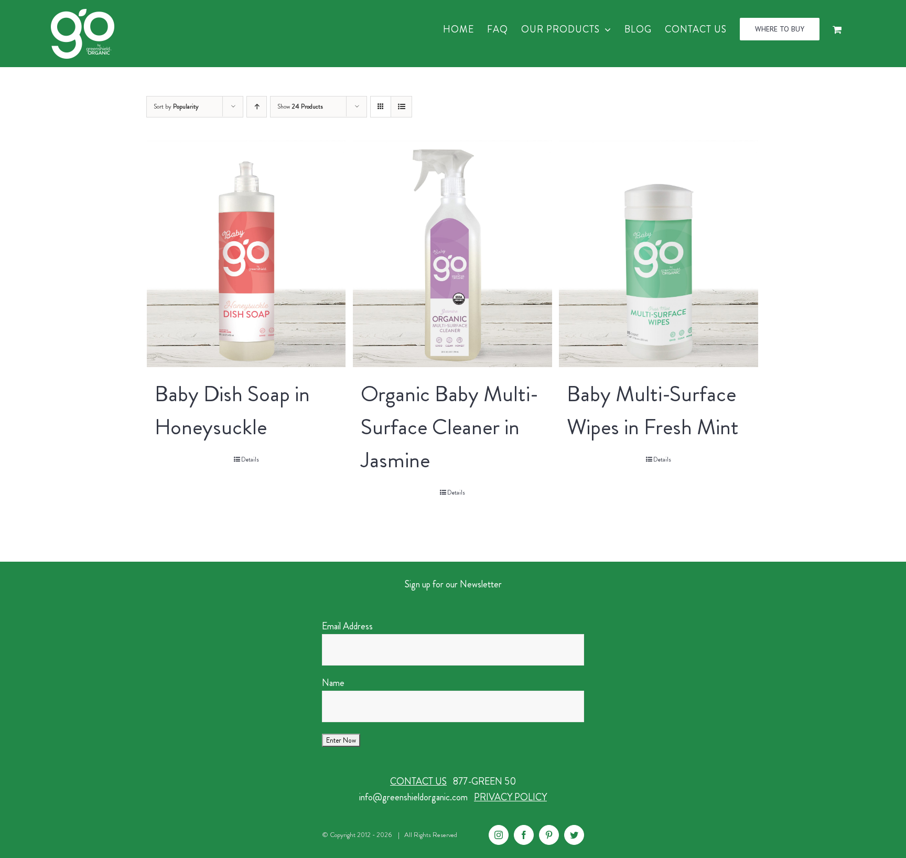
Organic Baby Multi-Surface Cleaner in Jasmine (449, 427)
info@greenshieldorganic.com (413, 797)
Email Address (347, 626)
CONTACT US (418, 781)
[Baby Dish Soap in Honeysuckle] (246, 253)
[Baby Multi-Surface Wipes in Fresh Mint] (658, 253)
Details (250, 459)
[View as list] (401, 106)
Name (333, 683)
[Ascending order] (256, 106)
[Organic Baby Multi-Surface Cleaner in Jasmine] (452, 253)
